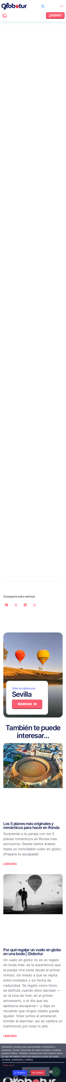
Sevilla (22, 694)
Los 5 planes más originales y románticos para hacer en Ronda (31, 825)
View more (8, 1065)
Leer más (10, 863)
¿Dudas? (10, 14)
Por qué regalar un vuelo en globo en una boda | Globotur (32, 951)
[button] (61, 6)
